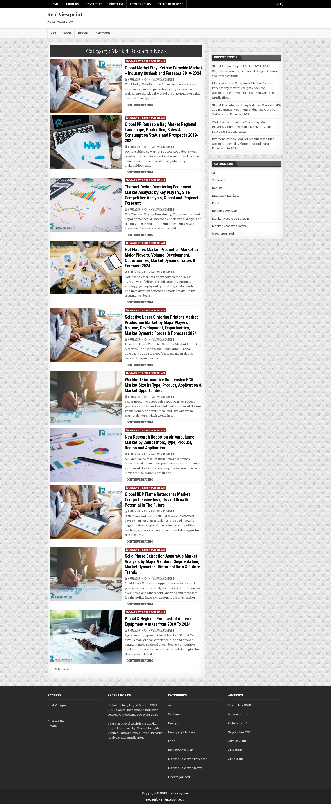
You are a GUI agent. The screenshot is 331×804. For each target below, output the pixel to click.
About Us (72, 4)
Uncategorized (223, 233)
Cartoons (103, 33)
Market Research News (147, 61)
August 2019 (237, 741)
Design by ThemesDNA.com (165, 799)
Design (83, 33)
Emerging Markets (225, 195)
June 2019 (235, 759)
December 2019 (239, 705)
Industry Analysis (224, 211)
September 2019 (240, 732)
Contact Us (94, 4)
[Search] (281, 4)
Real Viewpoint (64, 14)
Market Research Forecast (231, 218)
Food (67, 33)
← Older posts (60, 669)
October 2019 (238, 723)
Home (55, 4)
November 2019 (240, 714)
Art (53, 33)
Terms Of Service (170, 4)
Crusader (134, 79)
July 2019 (235, 750)
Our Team (116, 4)
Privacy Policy (140, 4)
